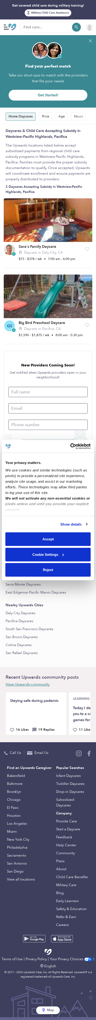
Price (45, 116)
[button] (87, 249)
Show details (71, 524)
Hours (78, 116)
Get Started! (48, 95)
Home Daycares (21, 116)
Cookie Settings (45, 554)
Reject (48, 570)
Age (61, 116)
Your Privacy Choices (67, 959)
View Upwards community (28, 684)
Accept (48, 539)
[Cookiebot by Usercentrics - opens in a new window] (70, 446)
